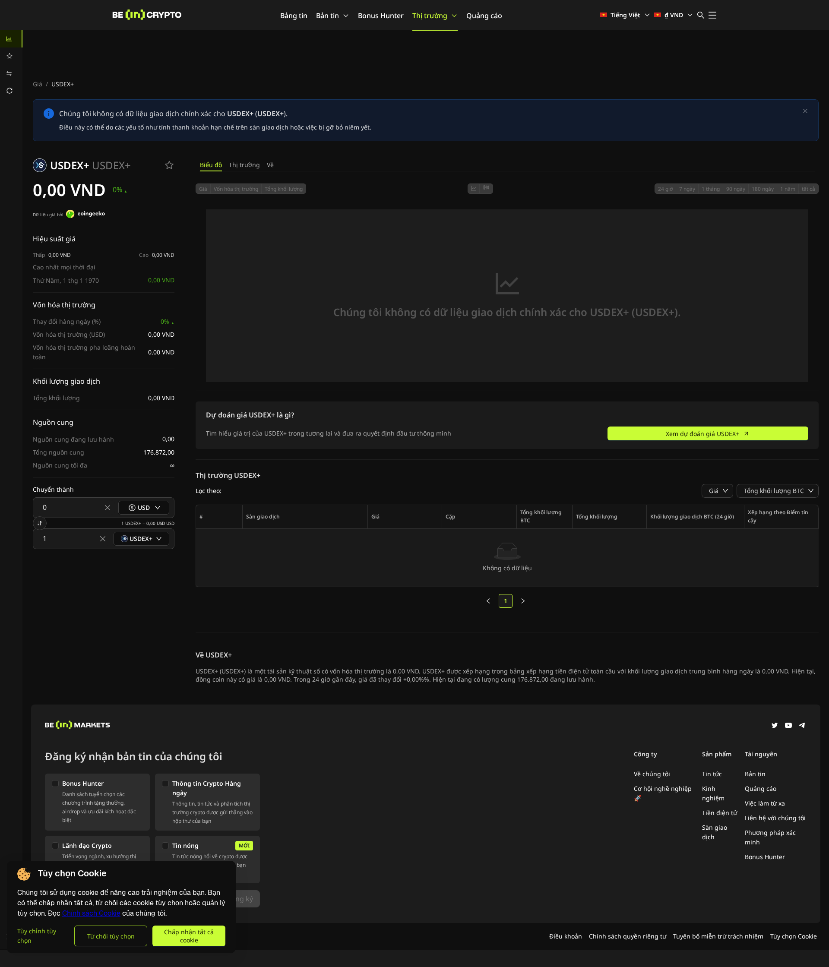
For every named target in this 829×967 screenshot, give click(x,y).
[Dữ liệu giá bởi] (85, 215)
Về (270, 165)
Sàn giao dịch (714, 832)
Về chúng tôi (652, 774)
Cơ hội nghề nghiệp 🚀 (663, 793)
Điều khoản (565, 936)
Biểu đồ (211, 165)
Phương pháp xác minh (770, 837)
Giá (37, 84)
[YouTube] (788, 726)
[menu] (11, 64)
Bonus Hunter (381, 15)
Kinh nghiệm (713, 793)
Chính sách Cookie (91, 913)
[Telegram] (802, 726)
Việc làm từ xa (765, 803)
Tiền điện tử (719, 813)
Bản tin (327, 15)
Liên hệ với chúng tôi (775, 818)
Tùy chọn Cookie (793, 936)
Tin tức (712, 774)
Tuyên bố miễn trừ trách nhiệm (718, 936)
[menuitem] (11, 38)
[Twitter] (774, 726)
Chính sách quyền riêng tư (627, 936)
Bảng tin (293, 15)
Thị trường (429, 15)
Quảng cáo (484, 15)
